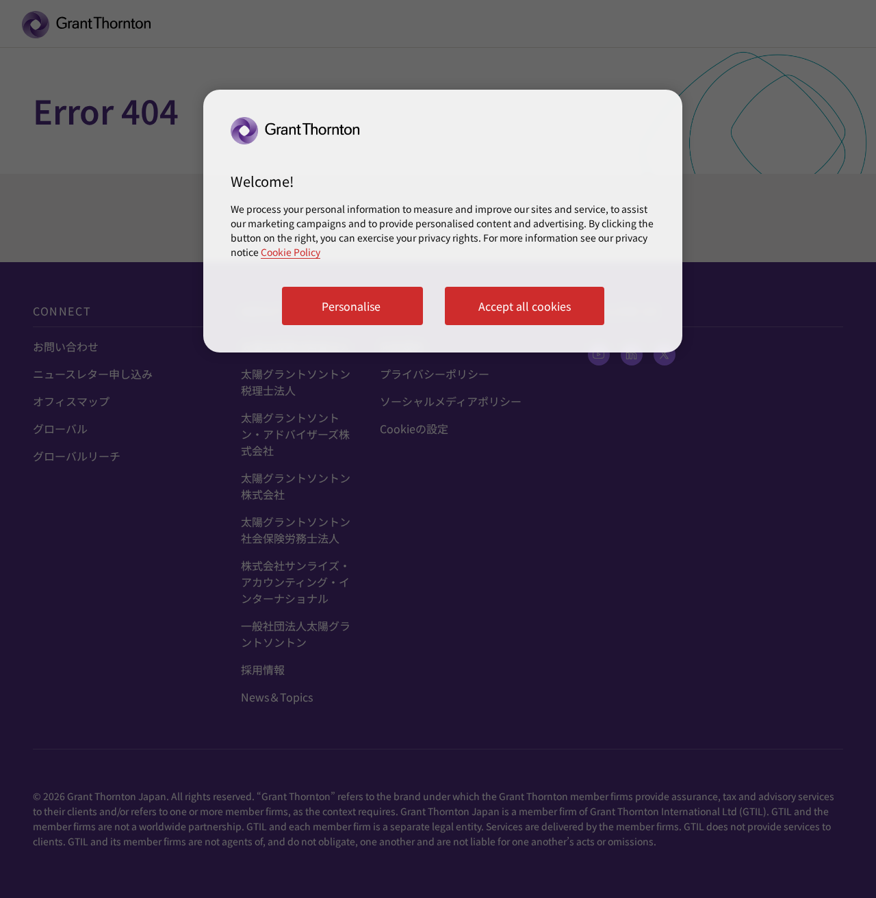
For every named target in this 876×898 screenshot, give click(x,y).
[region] (442, 221)
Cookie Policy (290, 252)
